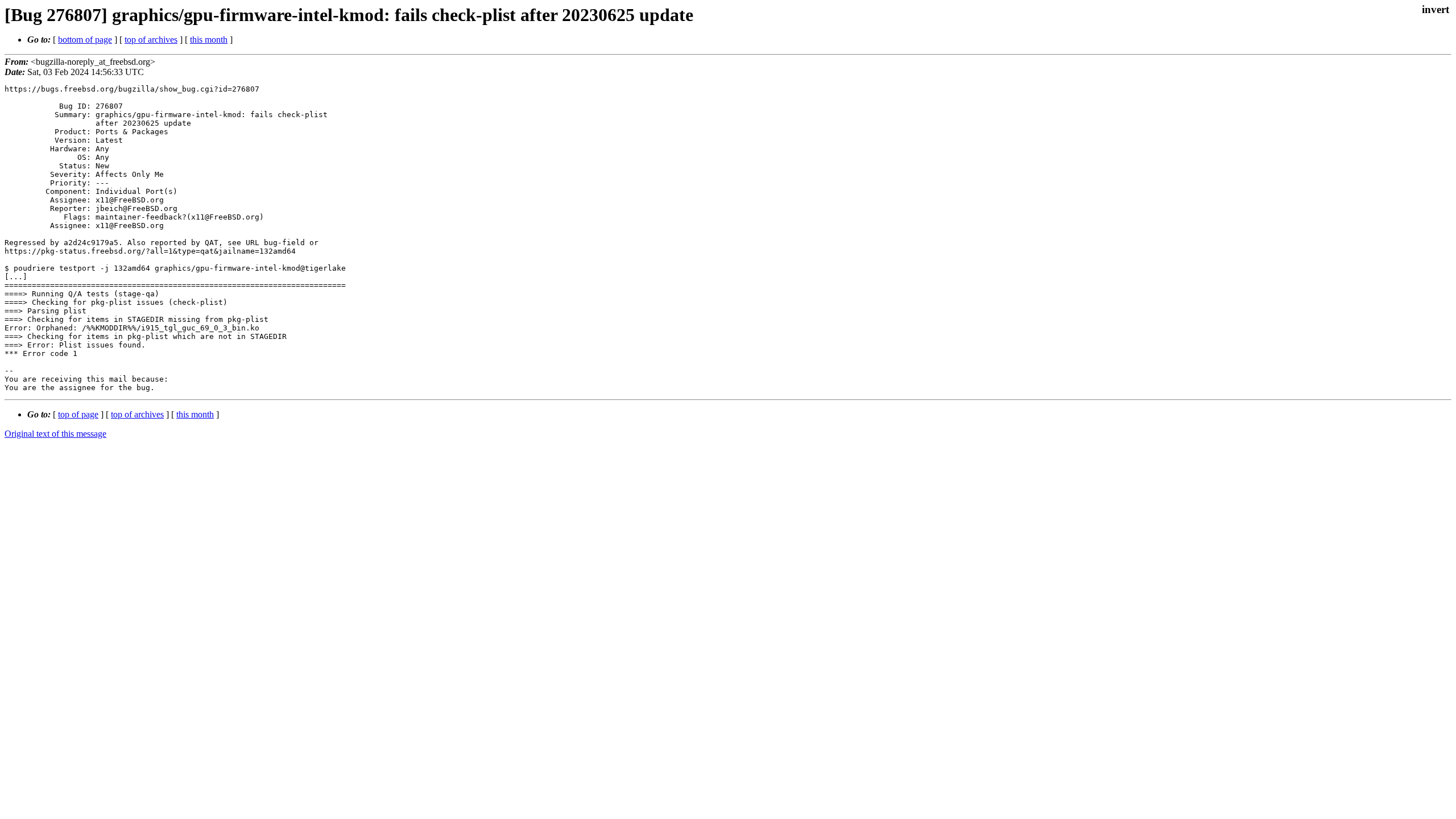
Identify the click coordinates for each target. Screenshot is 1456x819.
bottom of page (85, 39)
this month (209, 39)
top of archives (151, 39)
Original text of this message (55, 434)
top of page (78, 414)
